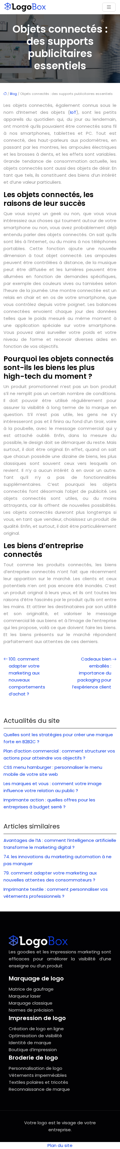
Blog (13, 93)
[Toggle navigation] (109, 7)
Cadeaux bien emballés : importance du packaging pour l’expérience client (91, 673)
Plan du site (60, 1145)
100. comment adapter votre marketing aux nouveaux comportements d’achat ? (27, 676)
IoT (73, 112)
